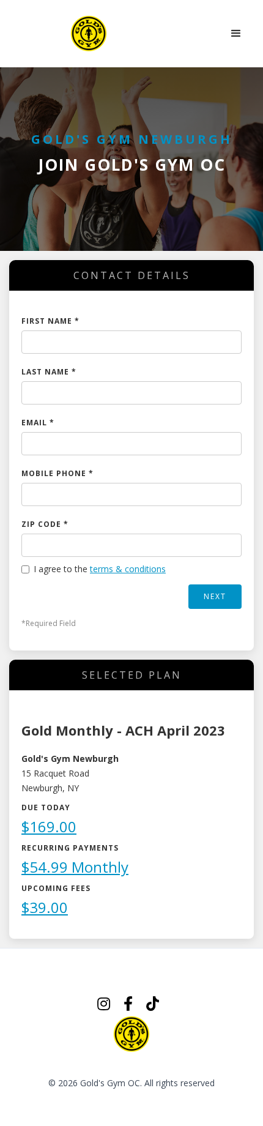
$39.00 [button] (44, 907)
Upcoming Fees (56, 888)
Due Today (45, 807)
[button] (236, 33)
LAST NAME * (48, 372)
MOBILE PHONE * (57, 473)
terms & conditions (128, 569)
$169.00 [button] (48, 826)
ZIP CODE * (45, 524)
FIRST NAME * (50, 321)
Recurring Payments (70, 848)
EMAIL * (37, 422)
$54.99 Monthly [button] (74, 866)
